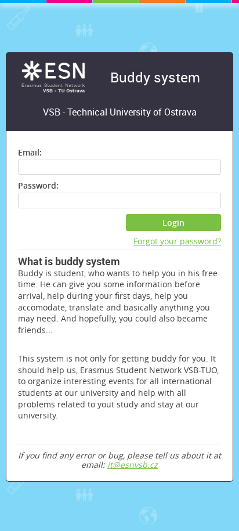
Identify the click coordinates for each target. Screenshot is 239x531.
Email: (30, 152)
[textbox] (119, 167)
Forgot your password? (177, 242)
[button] (174, 222)
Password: (38, 185)
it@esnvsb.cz (132, 464)
